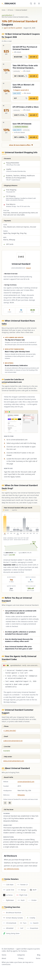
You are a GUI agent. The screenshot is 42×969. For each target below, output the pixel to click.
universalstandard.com (26, 782)
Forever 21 (24, 885)
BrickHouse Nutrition (13, 913)
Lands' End (10, 890)
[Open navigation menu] (39, 3)
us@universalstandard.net (13, 741)
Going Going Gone (12, 933)
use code (32, 57)
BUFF (34, 890)
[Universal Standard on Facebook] (10, 803)
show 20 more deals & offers (21, 145)
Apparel (28, 268)
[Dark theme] (35, 3)
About (4, 958)
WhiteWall (9, 928)
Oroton (34, 900)
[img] (21, 532)
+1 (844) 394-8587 (9, 731)
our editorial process (11, 869)
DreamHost (34, 928)
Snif (21, 928)
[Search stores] (31, 3)
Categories (21, 955)
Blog (38, 955)
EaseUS (35, 923)
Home (3, 10)
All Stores (10, 10)
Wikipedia (21, 795)
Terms (38, 958)
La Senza (9, 895)
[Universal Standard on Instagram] (5, 803)
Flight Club (23, 895)
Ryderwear (10, 900)
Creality (32, 918)
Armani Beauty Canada (14, 918)
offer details (17, 52)
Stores (4, 955)
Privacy (20, 958)
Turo (24, 923)
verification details (19, 132)
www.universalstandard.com (13, 761)
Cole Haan (9, 885)
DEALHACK (9, 3)
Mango (23, 890)
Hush (23, 900)
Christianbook (11, 923)
